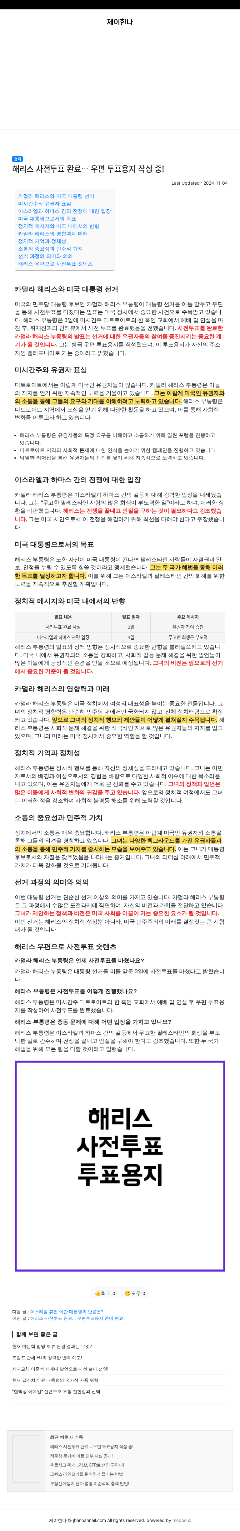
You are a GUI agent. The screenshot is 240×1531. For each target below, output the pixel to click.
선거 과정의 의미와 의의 (45, 256)
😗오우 (135, 1293)
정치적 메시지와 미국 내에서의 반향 (58, 226)
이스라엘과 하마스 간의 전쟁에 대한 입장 (64, 211)
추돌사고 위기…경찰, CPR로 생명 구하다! (87, 1464)
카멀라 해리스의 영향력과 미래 (53, 233)
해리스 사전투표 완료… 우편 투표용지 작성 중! (91, 1446)
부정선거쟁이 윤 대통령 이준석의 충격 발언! (89, 1483)
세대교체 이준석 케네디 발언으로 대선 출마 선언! (60, 1368)
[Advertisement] (120, 82)
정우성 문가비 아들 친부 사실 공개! (81, 1455)
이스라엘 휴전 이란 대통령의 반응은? (66, 1311)
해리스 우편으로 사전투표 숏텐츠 (55, 263)
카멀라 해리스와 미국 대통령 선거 (56, 196)
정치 (17, 158)
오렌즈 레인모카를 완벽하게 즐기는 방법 (86, 1474)
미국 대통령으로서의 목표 (47, 218)
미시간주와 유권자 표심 (44, 203)
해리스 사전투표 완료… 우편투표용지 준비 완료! (77, 1318)
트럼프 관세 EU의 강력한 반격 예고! (47, 1357)
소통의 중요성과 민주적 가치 (50, 248)
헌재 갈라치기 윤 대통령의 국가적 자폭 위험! (56, 1380)
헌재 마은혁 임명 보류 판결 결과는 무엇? (52, 1346)
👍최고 (105, 1293)
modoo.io (181, 1520)
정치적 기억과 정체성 (42, 241)
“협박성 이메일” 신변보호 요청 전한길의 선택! (57, 1391)
